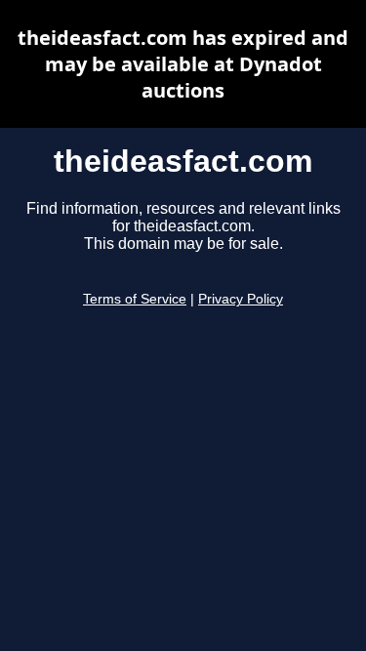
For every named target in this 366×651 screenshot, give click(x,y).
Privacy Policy (240, 299)
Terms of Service (134, 299)
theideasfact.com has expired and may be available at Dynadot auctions (183, 63)
